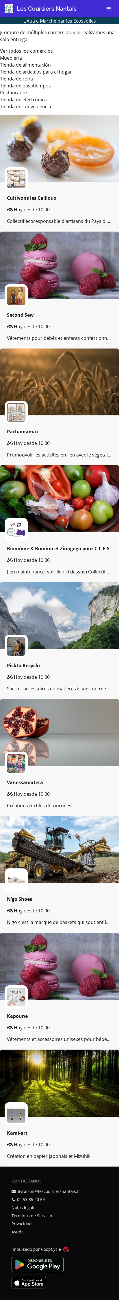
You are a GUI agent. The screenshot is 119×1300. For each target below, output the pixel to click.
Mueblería (11, 58)
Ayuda (18, 1232)
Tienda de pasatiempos (25, 85)
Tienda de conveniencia (25, 106)
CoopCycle (51, 1249)
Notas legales (25, 1207)
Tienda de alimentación (25, 65)
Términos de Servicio (32, 1215)
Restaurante (13, 92)
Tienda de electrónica (23, 99)
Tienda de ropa (16, 79)
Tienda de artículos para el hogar (36, 72)
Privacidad (22, 1223)
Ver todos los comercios (26, 51)
